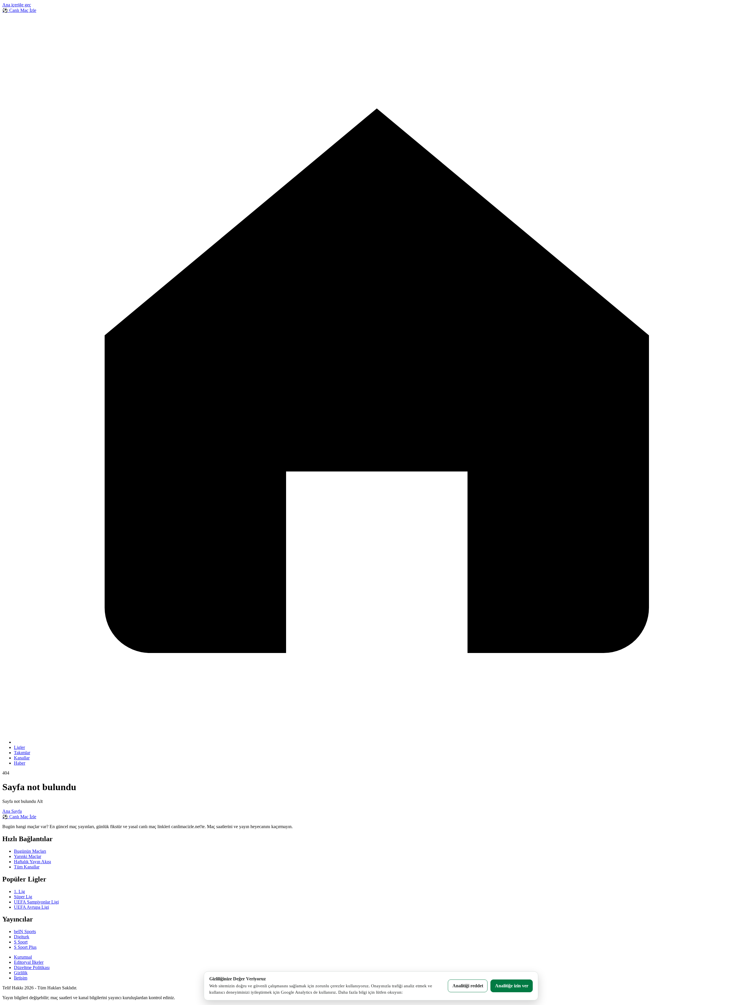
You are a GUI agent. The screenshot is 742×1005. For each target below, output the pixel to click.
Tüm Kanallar (26, 866)
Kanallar (22, 757)
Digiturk (21, 936)
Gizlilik (21, 972)
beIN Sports (25, 931)
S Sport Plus (25, 947)
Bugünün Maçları (30, 851)
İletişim (20, 977)
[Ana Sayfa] (377, 742)
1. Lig (19, 891)
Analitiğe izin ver (511, 985)
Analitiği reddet (467, 985)
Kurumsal (23, 957)
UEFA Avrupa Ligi (31, 907)
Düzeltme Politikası (32, 967)
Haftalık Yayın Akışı (32, 861)
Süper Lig (23, 896)
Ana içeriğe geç (16, 4)
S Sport (21, 941)
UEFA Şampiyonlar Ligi (36, 901)
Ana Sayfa (12, 811)
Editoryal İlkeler (28, 962)
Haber (19, 763)
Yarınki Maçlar (27, 856)
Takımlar (22, 752)
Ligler (19, 747)
